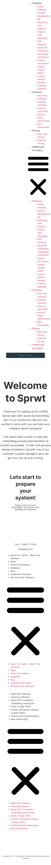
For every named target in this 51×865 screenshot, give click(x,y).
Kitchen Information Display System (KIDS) (43, 66)
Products (37, 92)
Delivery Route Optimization (25, 716)
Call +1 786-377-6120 (25, 544)
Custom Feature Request (41, 79)
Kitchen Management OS (43, 15)
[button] (38, 175)
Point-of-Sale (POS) (21, 706)
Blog (12, 571)
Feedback (15, 568)
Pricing (36, 130)
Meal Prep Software (21, 694)
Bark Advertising (19, 719)
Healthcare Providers (20, 574)
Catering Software (20, 697)
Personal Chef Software (22, 577)
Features (37, 3)
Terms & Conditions (20, 564)
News (13, 561)
